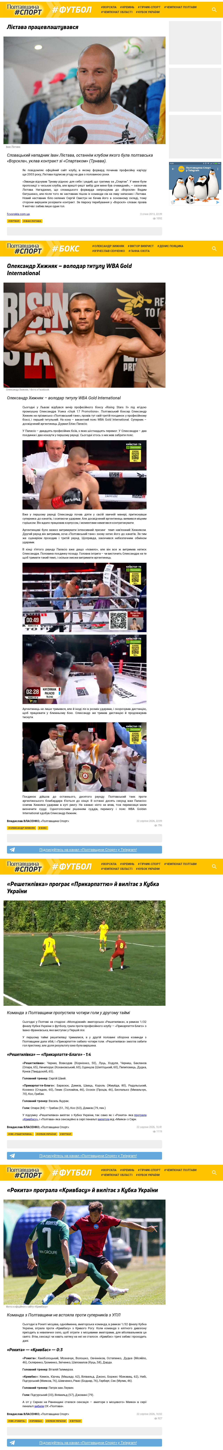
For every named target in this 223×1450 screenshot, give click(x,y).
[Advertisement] (195, 43)
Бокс (69, 249)
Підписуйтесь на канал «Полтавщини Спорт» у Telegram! (88, 850)
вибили (39, 1406)
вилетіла (103, 1119)
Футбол (75, 10)
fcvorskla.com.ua (18, 214)
